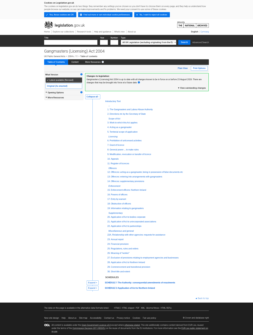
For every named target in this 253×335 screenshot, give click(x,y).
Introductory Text (113, 101)
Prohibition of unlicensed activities (126, 140)
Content (75, 62)
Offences (112, 168)
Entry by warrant (118, 199)
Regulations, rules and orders (124, 248)
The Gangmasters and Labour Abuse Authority (131, 109)
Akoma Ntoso (152, 308)
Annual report (117, 239)
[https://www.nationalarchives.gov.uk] (193, 23)
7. (108, 145)
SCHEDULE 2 (111, 288)
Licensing (113, 136)
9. (108, 154)
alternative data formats (92, 308)
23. (108, 239)
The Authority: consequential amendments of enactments (146, 282)
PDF (138, 308)
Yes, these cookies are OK (61, 14)
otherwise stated (132, 325)
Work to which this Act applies (123, 123)
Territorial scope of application (124, 132)
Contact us (109, 318)
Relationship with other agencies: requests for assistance (138, 235)
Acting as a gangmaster (121, 127)
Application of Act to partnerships (126, 226)
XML (143, 308)
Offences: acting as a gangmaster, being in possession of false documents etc (147, 172)
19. (108, 208)
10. (108, 159)
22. (108, 226)
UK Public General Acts (54, 56)
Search (184, 42)
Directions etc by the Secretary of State (128, 114)
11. (108, 163)
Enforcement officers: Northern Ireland (128, 190)
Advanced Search (200, 42)
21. (108, 221)
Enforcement (114, 186)
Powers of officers (119, 194)
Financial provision (120, 244)
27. (108, 258)
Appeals (115, 159)
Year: (102, 38)
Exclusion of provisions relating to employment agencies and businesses (145, 258)
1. (108, 109)
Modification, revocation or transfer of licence (130, 154)
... (109, 105)
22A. (109, 235)
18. (108, 204)
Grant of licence (117, 145)
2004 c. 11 (73, 56)
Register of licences (120, 163)
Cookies (136, 318)
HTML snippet (128, 308)
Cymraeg (204, 31)
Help (64, 318)
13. (108, 177)
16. (108, 194)
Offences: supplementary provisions (127, 181)
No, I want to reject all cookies (153, 14)
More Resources (93, 62)
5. (108, 132)
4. (108, 127)
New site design (51, 318)
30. (108, 271)
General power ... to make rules (124, 150)
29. (108, 267)
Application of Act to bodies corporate (128, 217)
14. (108, 181)
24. (108, 244)
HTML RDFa (166, 308)
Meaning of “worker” (120, 253)
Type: (123, 38)
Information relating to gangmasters (127, 208)
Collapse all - (92, 96)
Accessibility (95, 318)
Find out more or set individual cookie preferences (106, 14)
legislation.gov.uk (66, 22)
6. (108, 140)
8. (108, 150)
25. (108, 248)
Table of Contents (56, 62)
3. (108, 123)
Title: (46, 38)
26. (108, 253)
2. (108, 114)
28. (108, 262)
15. (108, 190)
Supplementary (115, 213)
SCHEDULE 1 (111, 282)
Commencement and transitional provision (130, 267)
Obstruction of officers (121, 204)
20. (108, 217)
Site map (83, 318)
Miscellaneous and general (121, 231)
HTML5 (117, 308)
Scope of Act (114, 119)
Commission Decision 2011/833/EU (88, 328)
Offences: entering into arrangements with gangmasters (136, 177)
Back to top (203, 298)
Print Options (199, 68)
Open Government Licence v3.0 (96, 325)
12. (108, 172)
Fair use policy (149, 318)
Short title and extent (120, 271)
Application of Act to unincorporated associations (133, 221)
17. (108, 199)
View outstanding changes (192, 88)
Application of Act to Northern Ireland (128, 262)
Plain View (183, 68)
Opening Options (54, 92)
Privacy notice (123, 318)
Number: (114, 38)
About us (72, 318)
